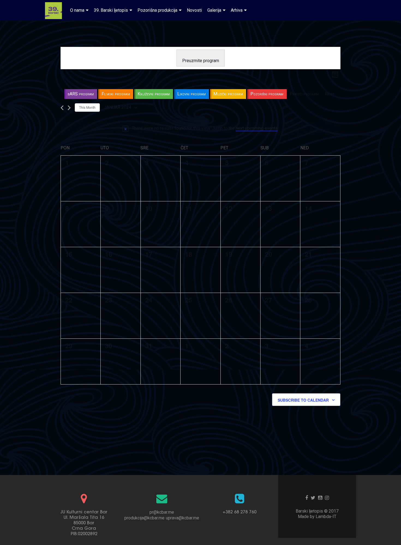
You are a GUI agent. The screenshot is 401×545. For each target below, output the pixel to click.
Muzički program (228, 93)
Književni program (153, 93)
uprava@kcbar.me (182, 517)
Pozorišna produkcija (157, 10)
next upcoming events (257, 128)
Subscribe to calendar (303, 400)
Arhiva (237, 10)
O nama (77, 10)
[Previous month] (62, 107)
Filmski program (115, 93)
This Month (87, 107)
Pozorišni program (266, 93)
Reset (330, 93)
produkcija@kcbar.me (144, 517)
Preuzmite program (200, 60)
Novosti (194, 10)
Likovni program (191, 93)
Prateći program (304, 93)
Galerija (214, 10)
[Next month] (69, 107)
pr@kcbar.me (161, 512)
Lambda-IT (326, 516)
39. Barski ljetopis (111, 10)
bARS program (81, 93)
